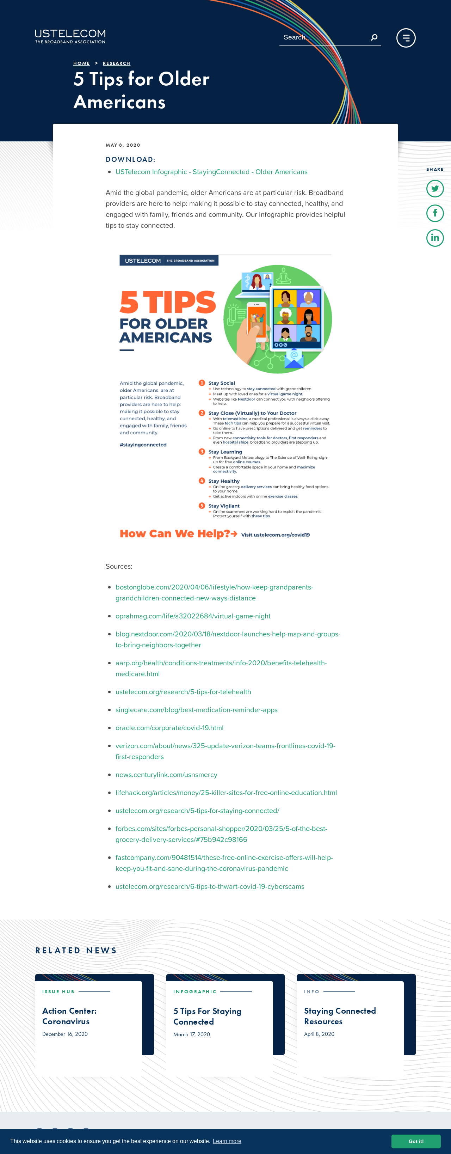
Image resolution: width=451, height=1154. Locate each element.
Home (81, 63)
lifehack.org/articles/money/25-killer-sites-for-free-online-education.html (226, 792)
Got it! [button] (416, 1141)
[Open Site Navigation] (406, 38)
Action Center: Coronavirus (69, 1016)
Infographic (195, 991)
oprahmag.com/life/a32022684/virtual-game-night (193, 616)
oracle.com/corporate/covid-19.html (170, 727)
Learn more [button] (227, 1141)
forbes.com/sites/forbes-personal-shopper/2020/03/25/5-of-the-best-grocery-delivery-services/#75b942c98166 (221, 834)
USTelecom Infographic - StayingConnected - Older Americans (212, 171)
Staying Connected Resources (340, 1016)
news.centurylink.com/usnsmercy (166, 774)
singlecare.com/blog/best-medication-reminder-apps (197, 709)
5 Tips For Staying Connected (207, 1016)
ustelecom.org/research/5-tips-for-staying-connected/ (197, 810)
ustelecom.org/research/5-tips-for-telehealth (183, 691)
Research (116, 63)
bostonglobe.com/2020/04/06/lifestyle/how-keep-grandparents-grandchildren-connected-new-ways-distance (214, 592)
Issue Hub (58, 991)
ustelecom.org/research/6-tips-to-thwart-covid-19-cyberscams (210, 886)
